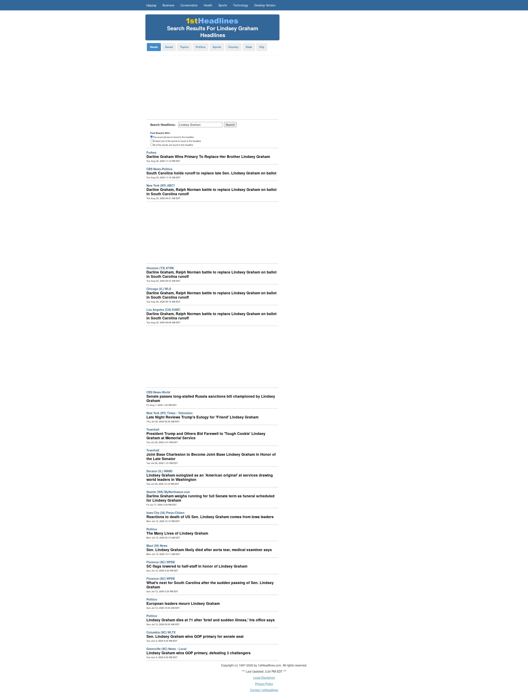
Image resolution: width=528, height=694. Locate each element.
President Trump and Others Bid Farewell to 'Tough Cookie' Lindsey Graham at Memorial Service (205, 435)
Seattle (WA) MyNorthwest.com (168, 492)
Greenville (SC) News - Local (166, 649)
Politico (151, 529)
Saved (169, 47)
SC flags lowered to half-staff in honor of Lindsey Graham (196, 566)
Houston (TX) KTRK (160, 268)
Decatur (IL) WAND (159, 471)
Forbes (151, 152)
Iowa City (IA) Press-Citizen (165, 513)
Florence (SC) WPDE (160, 562)
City (261, 47)
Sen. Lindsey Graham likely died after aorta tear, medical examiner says (209, 549)
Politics (200, 47)
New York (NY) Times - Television (169, 413)
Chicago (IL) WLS (158, 289)
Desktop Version (265, 5)
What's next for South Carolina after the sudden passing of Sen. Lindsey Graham (210, 584)
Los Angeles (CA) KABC (163, 309)
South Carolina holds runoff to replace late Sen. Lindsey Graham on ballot (211, 173)
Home (151, 5)
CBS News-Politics (159, 169)
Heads (154, 47)
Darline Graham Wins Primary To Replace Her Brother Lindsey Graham (208, 156)
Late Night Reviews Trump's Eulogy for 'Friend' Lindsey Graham (202, 417)
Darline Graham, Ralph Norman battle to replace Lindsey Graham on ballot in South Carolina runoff (211, 191)
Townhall (152, 429)
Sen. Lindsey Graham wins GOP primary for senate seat (195, 636)
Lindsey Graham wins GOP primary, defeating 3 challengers (198, 652)
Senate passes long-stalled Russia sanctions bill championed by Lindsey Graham (210, 398)
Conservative (189, 5)
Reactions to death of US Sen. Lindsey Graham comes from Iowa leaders (210, 516)
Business (168, 5)
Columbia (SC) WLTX (161, 632)
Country (233, 47)
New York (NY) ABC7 (160, 185)
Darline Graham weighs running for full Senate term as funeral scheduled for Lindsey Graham (210, 498)
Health (208, 5)
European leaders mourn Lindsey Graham (183, 603)
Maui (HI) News (156, 545)
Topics (184, 47)
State (249, 47)
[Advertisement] (212, 89)
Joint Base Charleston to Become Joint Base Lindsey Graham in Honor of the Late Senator (211, 456)
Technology (240, 5)
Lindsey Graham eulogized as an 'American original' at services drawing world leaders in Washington (209, 477)
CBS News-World (158, 392)
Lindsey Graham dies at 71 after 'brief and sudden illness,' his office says (210, 619)
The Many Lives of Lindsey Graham (177, 533)
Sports (222, 5)
